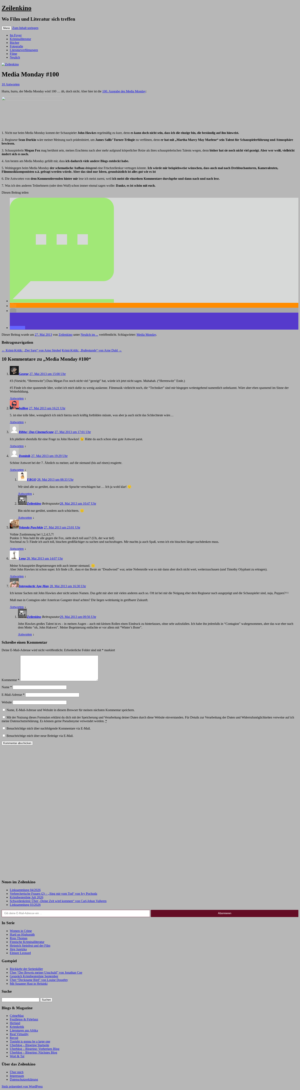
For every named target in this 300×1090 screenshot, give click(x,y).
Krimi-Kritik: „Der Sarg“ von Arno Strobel (31, 350)
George (24, 374)
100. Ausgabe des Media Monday (124, 91)
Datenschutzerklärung (24, 1079)
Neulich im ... (89, 334)
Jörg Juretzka (18, 949)
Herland (15, 1023)
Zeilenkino (16, 8)
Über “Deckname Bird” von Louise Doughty (39, 980)
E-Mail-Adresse (13, 694)
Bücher (14, 42)
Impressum (17, 1076)
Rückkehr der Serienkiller (26, 969)
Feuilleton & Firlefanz (24, 1019)
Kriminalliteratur (20, 39)
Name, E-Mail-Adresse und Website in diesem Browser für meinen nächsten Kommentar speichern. (71, 710)
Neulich (15, 57)
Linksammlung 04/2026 (25, 890)
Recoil (14, 1037)
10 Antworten (11, 84)
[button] (62, 301)
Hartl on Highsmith (22, 934)
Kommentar (10, 680)
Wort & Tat (17, 1056)
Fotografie (16, 46)
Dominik (24, 456)
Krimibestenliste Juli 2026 (26, 897)
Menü (6, 28)
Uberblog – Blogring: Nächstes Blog (33, 1052)
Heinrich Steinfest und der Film (30, 945)
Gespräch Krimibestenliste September (34, 976)
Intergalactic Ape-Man (34, 586)
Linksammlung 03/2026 (25, 904)
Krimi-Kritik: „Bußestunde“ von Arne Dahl (92, 350)
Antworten (17, 398)
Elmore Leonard (20, 953)
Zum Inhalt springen (25, 28)
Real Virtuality (19, 1034)
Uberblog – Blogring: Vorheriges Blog (34, 1049)
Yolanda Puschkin (31, 527)
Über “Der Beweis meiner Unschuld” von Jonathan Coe (46, 972)
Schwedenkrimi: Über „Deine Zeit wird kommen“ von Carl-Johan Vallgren (58, 901)
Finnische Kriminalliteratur (27, 942)
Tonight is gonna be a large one (30, 1041)
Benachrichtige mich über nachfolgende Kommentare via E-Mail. (49, 728)
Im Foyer (16, 35)
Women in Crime (21, 931)
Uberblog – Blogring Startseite (29, 1045)
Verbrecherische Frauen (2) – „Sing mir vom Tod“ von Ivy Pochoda (53, 893)
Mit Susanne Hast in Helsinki (29, 983)
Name (7, 687)
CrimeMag (17, 1015)
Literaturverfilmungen (24, 50)
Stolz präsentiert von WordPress (22, 1086)
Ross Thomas (18, 938)
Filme (13, 53)
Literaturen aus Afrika (24, 1030)
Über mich (16, 1072)
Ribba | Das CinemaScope (36, 432)
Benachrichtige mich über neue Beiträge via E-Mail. (40, 736)
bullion (23, 408)
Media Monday (146, 334)
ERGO (31, 479)
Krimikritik (17, 1026)
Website (7, 702)
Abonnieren (224, 913)
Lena (22, 558)
